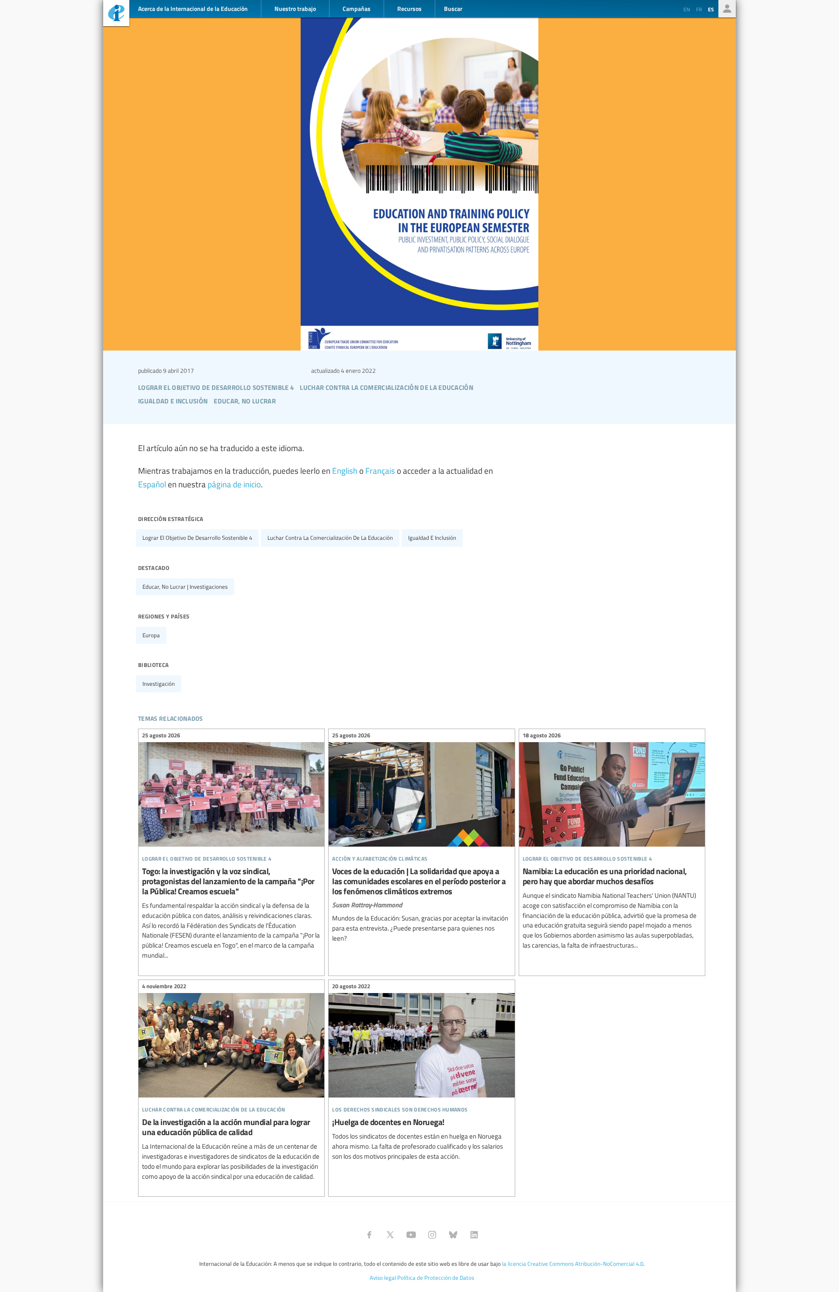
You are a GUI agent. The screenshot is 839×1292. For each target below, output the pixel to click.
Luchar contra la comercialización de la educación (330, 538)
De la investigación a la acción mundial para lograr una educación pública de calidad (231, 1083)
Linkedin (474, 1234)
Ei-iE (116, 14)
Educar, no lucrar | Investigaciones (185, 586)
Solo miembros (727, 8)
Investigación (158, 684)
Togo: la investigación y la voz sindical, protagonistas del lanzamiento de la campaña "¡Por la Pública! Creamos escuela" (231, 847)
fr (699, 9)
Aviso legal (383, 1278)
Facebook (369, 1234)
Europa (151, 635)
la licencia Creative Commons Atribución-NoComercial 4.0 (572, 1264)
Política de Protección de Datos (435, 1278)
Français (380, 470)
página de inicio (234, 484)
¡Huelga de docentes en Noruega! (421, 1073)
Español (152, 484)
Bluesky (453, 1234)
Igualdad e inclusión (432, 538)
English (344, 470)
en (686, 9)
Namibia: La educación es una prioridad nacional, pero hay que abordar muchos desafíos (612, 842)
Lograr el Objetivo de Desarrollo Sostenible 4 (197, 538)
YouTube (411, 1234)
